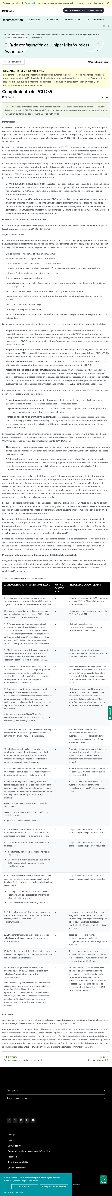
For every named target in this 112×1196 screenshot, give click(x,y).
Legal (10, 1140)
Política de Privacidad (13, 1192)
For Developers (96, 19)
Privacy (11, 1135)
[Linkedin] (27, 1120)
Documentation (12, 20)
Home (7, 34)
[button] (103, 1179)
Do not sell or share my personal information (29, 1151)
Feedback (12, 1157)
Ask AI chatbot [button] (31, 3)
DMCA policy (14, 1146)
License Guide (33, 19)
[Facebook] (9, 1120)
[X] (15, 1120)
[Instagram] (21, 1120)
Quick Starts (52, 19)
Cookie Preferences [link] (17, 1168)
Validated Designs (73, 19)
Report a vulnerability (18, 1162)
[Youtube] (33, 1120)
